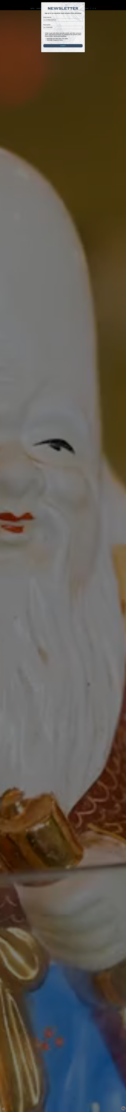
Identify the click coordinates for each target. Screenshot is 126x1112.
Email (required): (47, 17)
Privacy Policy (49, 36)
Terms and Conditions (59, 36)
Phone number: (47, 24)
